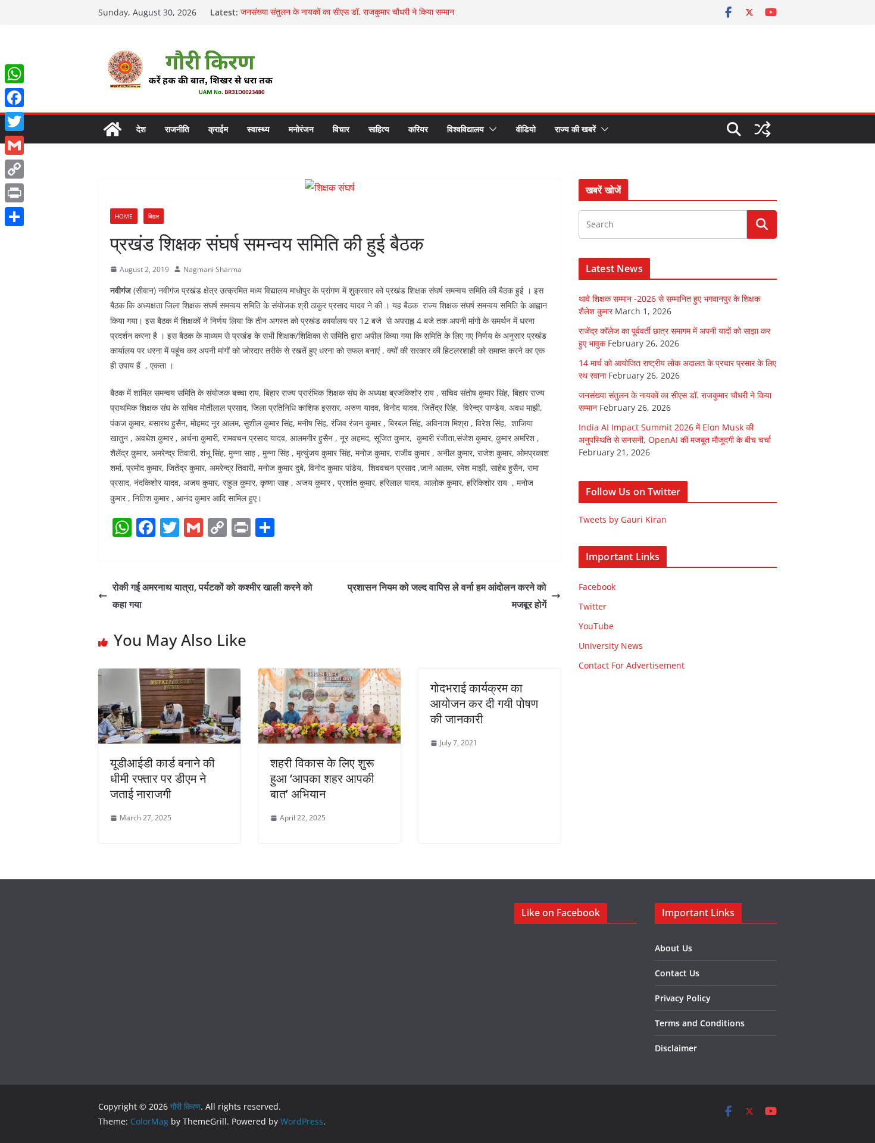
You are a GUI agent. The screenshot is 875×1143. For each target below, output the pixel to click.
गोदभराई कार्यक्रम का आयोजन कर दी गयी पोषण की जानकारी (484, 703)
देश (141, 129)
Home (124, 216)
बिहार (153, 216)
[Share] (14, 217)
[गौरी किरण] (112, 129)
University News (611, 645)
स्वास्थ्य (258, 129)
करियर (418, 129)
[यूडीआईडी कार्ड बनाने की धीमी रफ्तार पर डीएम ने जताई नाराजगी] (169, 676)
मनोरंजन (301, 129)
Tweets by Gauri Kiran (623, 519)
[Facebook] (14, 98)
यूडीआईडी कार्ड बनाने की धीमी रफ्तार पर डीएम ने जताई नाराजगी (162, 778)
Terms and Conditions (700, 1023)
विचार (341, 129)
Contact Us (677, 973)
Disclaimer (676, 1048)
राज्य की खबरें (575, 129)
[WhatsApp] (14, 74)
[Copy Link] (14, 169)
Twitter (593, 606)
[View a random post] (762, 129)
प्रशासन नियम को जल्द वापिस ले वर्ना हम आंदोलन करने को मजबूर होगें (447, 595)
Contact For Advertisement (632, 665)
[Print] (14, 193)
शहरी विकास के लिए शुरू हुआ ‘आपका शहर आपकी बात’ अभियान (322, 778)
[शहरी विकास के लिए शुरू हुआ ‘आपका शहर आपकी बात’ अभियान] (329, 676)
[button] (490, 129)
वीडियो (526, 129)
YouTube (596, 626)
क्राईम (218, 129)
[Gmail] (14, 145)
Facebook (597, 586)
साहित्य (378, 129)
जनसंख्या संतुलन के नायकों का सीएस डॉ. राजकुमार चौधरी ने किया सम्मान (347, 12)
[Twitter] (14, 121)
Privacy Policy (683, 998)
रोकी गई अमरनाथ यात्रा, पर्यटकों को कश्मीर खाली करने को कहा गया (212, 595)
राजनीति (177, 129)
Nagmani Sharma (212, 269)
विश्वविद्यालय (465, 129)
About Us (673, 948)
